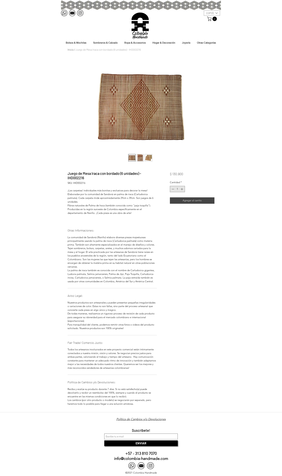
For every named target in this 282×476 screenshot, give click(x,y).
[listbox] (212, 13)
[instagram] (80, 13)
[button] (212, 19)
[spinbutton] (177, 189)
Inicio (71, 49)
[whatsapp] (64, 13)
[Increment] (182, 189)
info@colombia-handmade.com (141, 458)
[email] (72, 13)
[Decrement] (172, 189)
